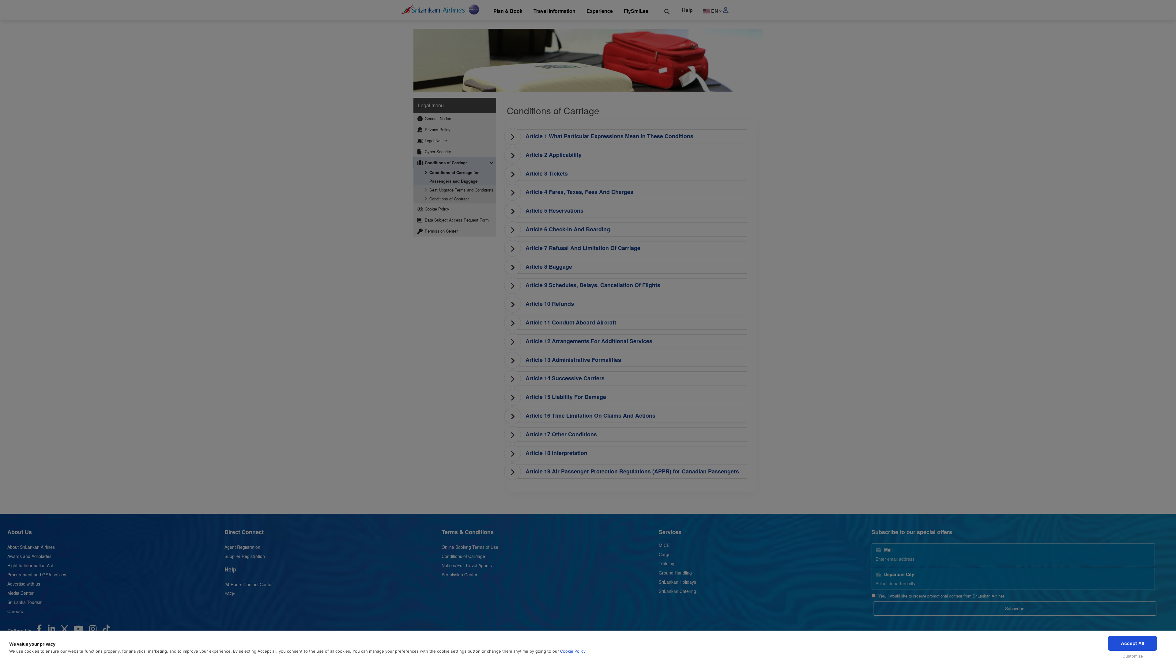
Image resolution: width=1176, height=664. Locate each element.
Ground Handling (675, 573)
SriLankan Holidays (677, 582)
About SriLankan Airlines (31, 547)
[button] (628, 136)
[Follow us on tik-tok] (106, 630)
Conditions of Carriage (446, 162)
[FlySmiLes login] (740, 9)
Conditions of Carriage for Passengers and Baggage (454, 176)
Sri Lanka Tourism (25, 602)
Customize (1132, 656)
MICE (664, 545)
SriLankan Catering (677, 591)
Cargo (665, 554)
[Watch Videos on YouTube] (78, 630)
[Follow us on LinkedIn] (51, 630)
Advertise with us (23, 584)
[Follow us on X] (64, 630)
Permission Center (441, 231)
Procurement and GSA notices (36, 574)
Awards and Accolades (29, 556)
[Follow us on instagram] (93, 630)
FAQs (229, 593)
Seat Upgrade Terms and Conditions (461, 190)
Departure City (899, 574)
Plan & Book (507, 10)
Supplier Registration (244, 556)
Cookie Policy (573, 651)
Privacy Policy (437, 129)
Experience (599, 10)
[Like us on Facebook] (39, 630)
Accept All (1132, 643)
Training (666, 563)
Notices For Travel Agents (467, 565)
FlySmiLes (636, 10)
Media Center (20, 593)
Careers (15, 611)
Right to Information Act (30, 565)
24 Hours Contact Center (248, 584)
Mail (888, 550)
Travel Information (554, 10)
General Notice (437, 118)
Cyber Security (437, 151)
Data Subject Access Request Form (456, 220)
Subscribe (1014, 608)
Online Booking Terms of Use (470, 547)
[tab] (628, 136)
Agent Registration (242, 547)
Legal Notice (435, 140)
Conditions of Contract (449, 199)
